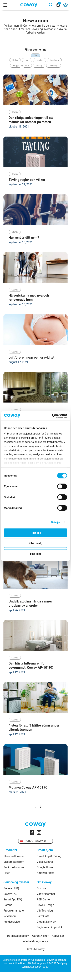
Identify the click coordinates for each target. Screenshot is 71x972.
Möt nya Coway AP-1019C (28, 787)
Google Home (45, 867)
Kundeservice (11, 921)
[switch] (62, 486)
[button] (35, 55)
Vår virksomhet (46, 894)
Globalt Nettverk (46, 921)
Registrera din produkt (50, 927)
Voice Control (45, 861)
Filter (6, 873)
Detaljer (55, 521)
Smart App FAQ (12, 899)
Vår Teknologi (45, 910)
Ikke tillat (35, 553)
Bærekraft (43, 916)
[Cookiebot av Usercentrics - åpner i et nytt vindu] (52, 415)
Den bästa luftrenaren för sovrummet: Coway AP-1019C (31, 665)
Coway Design (45, 905)
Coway (15, 112)
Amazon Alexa (45, 873)
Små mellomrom (13, 867)
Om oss (41, 888)
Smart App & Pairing (49, 856)
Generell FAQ (11, 888)
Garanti (7, 905)
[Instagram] (39, 832)
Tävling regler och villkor (27, 180)
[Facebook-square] (32, 832)
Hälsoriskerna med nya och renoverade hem (29, 297)
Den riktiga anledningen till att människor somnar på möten (31, 120)
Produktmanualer (13, 910)
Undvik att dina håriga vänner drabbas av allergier (30, 603)
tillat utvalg (35, 543)
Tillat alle (35, 532)
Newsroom (10, 916)
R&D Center (43, 899)
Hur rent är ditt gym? (24, 238)
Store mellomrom (13, 856)
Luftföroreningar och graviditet (31, 357)
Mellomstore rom (13, 861)
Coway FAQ (10, 894)
